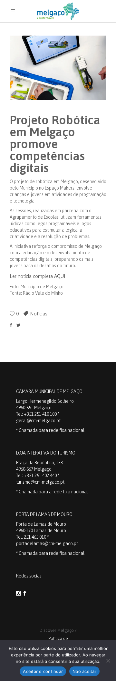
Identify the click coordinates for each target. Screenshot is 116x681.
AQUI (59, 276)
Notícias (38, 313)
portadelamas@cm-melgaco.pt (47, 543)
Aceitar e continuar (43, 671)
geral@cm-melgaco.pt (38, 420)
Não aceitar (84, 671)
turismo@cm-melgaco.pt (40, 482)
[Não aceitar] (108, 660)
